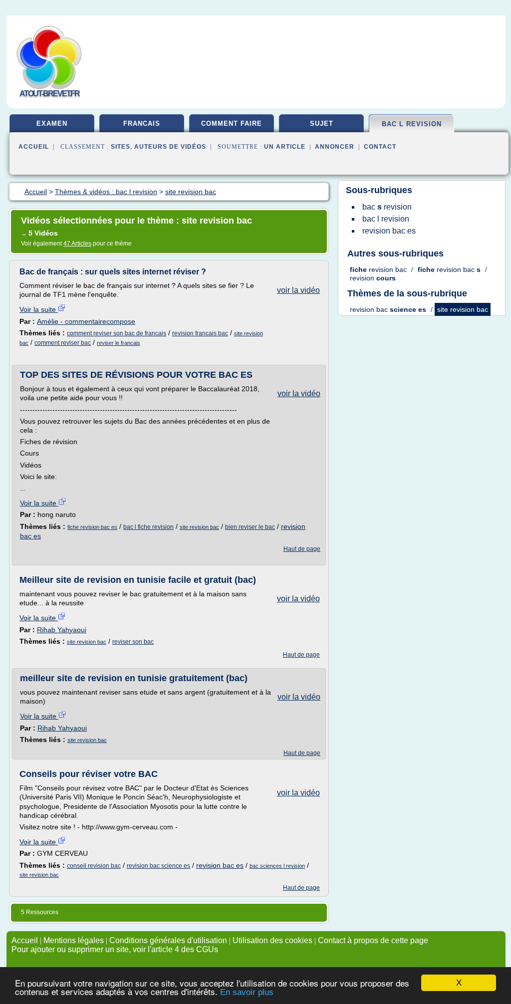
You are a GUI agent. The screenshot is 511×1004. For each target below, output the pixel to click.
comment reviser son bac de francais (116, 333)
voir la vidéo (298, 290)
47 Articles (77, 243)
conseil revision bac (94, 865)
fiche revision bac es (92, 527)
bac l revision (412, 124)
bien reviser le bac (250, 526)
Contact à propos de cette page (373, 940)
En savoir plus (246, 992)
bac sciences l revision (277, 866)
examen (51, 123)
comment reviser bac (62, 342)
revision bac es (220, 865)
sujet (321, 123)
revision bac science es (158, 865)
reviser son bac (133, 641)
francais (141, 123)
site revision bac (199, 527)
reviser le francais (118, 343)
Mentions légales (73, 940)
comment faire (231, 123)
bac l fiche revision (148, 526)
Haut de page (301, 548)
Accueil (33, 146)
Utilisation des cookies (272, 940)
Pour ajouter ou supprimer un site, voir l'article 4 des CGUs (114, 949)
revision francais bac (200, 333)
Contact (380, 146)
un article (284, 146)
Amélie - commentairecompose (86, 321)
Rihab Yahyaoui (61, 630)
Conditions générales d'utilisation (168, 940)
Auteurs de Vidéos (170, 146)
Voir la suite (38, 309)
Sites (120, 146)
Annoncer (334, 146)
